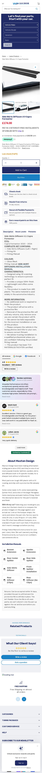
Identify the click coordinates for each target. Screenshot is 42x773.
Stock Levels (20, 232)
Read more (26, 148)
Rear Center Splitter (12, 559)
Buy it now (21, 177)
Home (4, 56)
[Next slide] (24, 699)
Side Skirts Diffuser (12, 569)
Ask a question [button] (21, 662)
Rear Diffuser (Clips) (10, 580)
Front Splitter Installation (31, 569)
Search (7, 45)
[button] (3, 3)
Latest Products (14, 56)
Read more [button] (6, 397)
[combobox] (21, 8)
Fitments (32, 232)
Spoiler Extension (31, 551)
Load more (21, 447)
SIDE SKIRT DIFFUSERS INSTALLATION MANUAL (17, 266)
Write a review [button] (10, 369)
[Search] (37, 8)
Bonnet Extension (11, 551)
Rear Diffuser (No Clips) (32, 580)
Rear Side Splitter (30, 559)
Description (8, 232)
